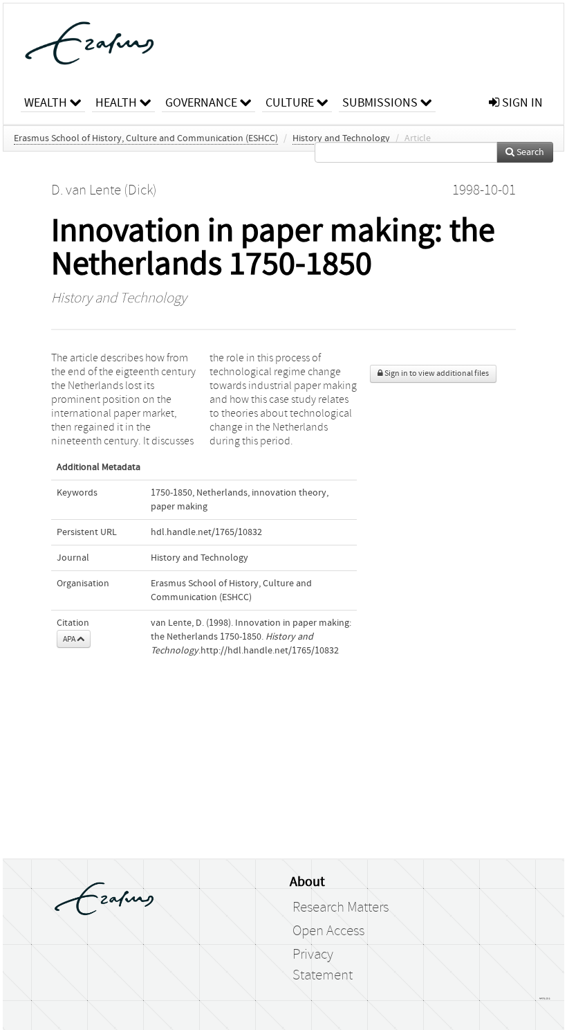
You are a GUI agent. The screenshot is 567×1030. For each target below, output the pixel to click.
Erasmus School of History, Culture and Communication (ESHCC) (146, 138)
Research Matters (340, 907)
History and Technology (341, 138)
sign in (521, 103)
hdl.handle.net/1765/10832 (206, 532)
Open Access (328, 931)
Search (529, 152)
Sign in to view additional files (436, 373)
